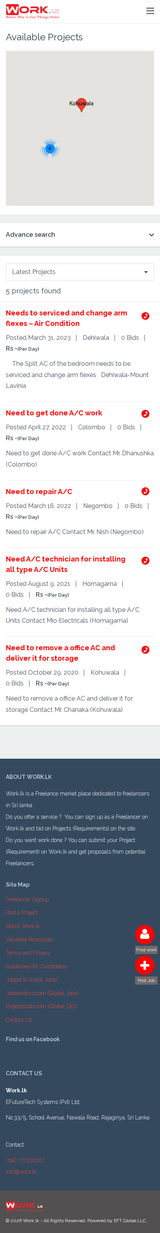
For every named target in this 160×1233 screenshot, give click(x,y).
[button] (150, 11)
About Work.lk (23, 926)
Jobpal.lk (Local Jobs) (31, 979)
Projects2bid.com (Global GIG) (41, 1006)
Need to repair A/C (39, 491)
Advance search (30, 234)
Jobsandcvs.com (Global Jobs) (42, 993)
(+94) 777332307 (25, 1160)
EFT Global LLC (130, 1220)
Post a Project (22, 912)
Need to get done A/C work (54, 413)
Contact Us (19, 1020)
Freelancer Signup (27, 899)
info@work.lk (21, 1172)
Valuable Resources (29, 939)
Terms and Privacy (28, 953)
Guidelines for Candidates (36, 966)
